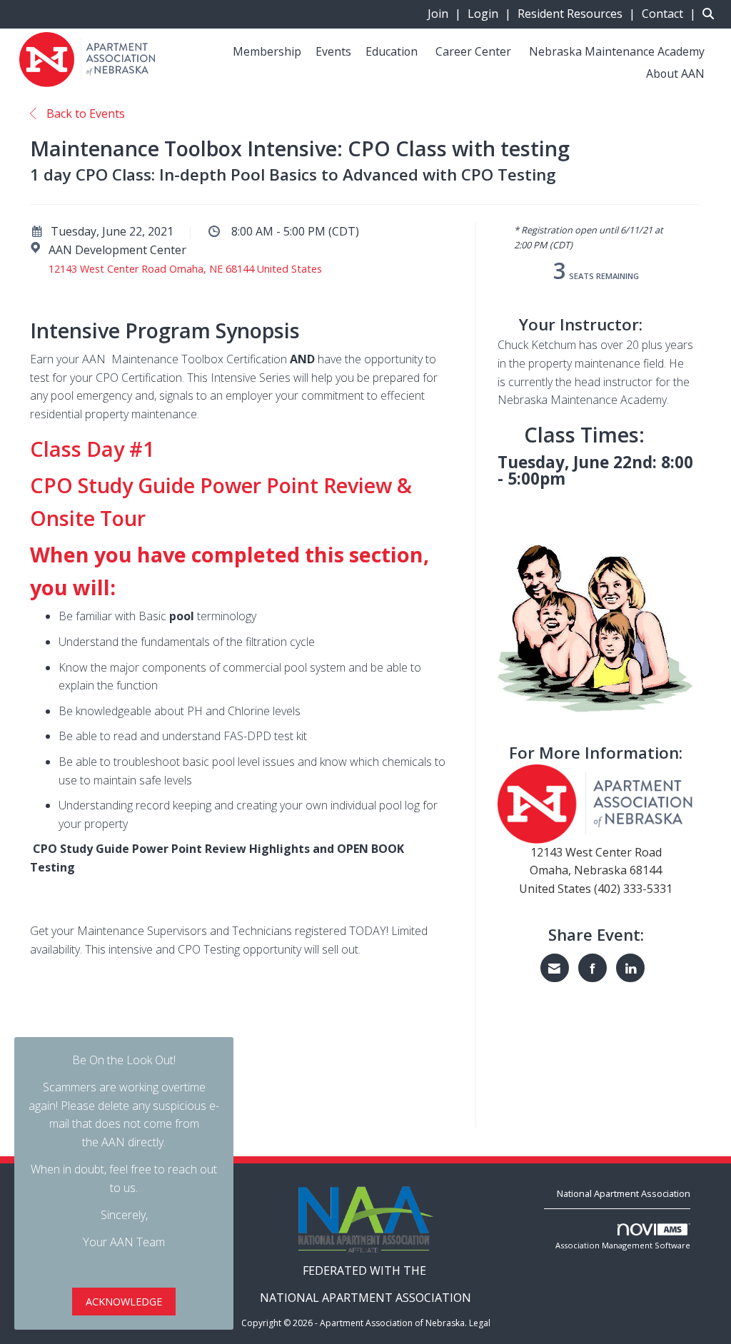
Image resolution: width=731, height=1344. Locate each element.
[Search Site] (711, 13)
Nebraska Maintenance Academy (617, 51)
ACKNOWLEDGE (124, 1301)
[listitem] (446, 13)
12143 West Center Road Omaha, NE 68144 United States (185, 269)
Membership (267, 51)
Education (392, 51)
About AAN (675, 73)
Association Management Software (622, 1245)
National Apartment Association (623, 1193)
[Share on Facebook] (592, 968)
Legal (479, 1323)
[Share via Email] (554, 968)
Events (333, 51)
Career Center (473, 51)
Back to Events (84, 113)
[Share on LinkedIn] (630, 968)
